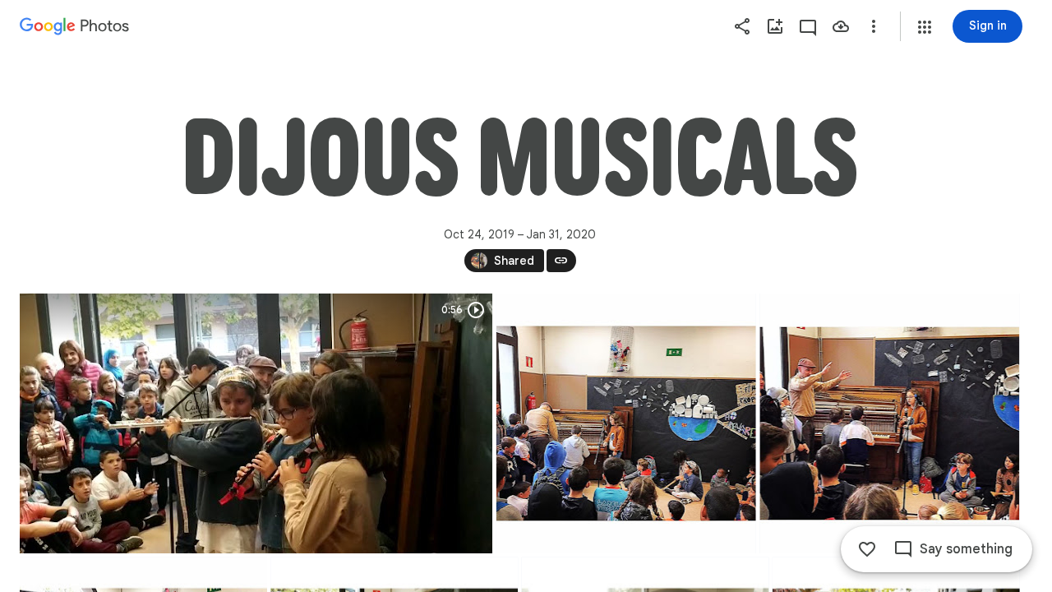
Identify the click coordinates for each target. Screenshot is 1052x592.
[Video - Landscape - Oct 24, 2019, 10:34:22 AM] (256, 423)
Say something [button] (966, 549)
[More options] (873, 26)
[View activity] (807, 26)
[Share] (742, 26)
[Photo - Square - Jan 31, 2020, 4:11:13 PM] (889, 423)
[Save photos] (840, 26)
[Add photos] (775, 26)
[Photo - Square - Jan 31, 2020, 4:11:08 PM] (626, 423)
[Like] (867, 549)
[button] (924, 27)
